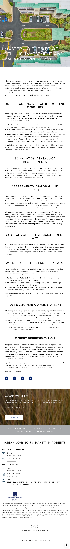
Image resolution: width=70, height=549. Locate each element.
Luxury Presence (40, 530)
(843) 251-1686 (11, 461)
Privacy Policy (43, 540)
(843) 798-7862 (12, 476)
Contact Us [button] (14, 417)
